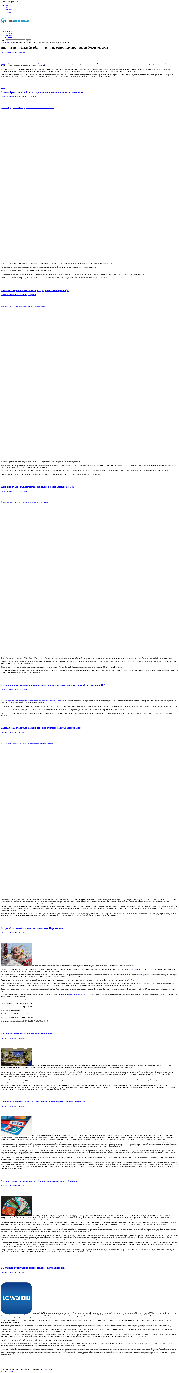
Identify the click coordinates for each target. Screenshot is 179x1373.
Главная (8, 5)
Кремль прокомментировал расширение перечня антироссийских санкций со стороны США (53, 685)
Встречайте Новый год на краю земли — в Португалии (32, 928)
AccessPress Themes (46, 1369)
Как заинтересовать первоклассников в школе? (28, 1033)
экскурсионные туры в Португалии (73, 994)
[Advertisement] (89, 58)
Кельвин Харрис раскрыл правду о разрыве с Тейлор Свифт (35, 290)
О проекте (8, 13)
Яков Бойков (5, 53)
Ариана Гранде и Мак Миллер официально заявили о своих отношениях (42, 92)
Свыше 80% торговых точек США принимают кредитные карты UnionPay (43, 1101)
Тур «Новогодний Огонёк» (133, 969)
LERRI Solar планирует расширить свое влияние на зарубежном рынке (41, 727)
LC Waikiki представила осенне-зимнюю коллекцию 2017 (33, 1267)
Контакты (8, 9)
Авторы (8, 7)
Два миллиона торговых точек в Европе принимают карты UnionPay (40, 1181)
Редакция (8, 11)
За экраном (9, 31)
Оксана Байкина (6, 96)
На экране (8, 33)
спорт (3, 88)
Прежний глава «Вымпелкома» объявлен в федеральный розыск (37, 486)
